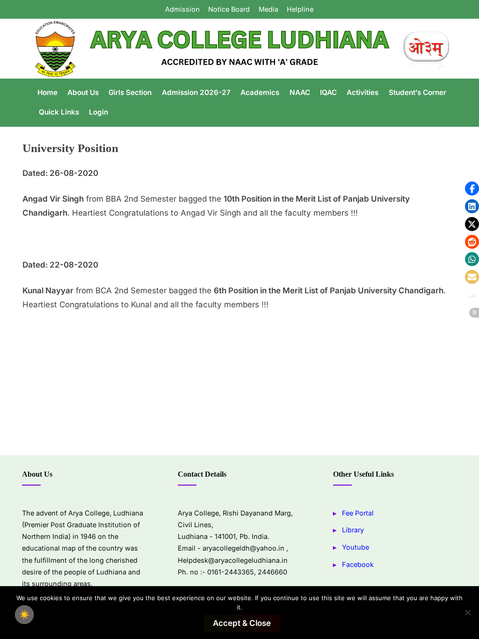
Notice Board (229, 9)
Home (47, 92)
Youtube (355, 547)
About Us (83, 92)
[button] (472, 189)
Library (353, 530)
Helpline (300, 9)
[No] (467, 612)
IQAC (328, 92)
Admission (182, 9)
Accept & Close (242, 623)
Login (98, 112)
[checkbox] (24, 614)
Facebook (358, 564)
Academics (259, 92)
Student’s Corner (417, 92)
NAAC (300, 92)
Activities (362, 92)
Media (268, 9)
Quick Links (59, 112)
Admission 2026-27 (196, 92)
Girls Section (130, 92)
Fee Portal (358, 513)
